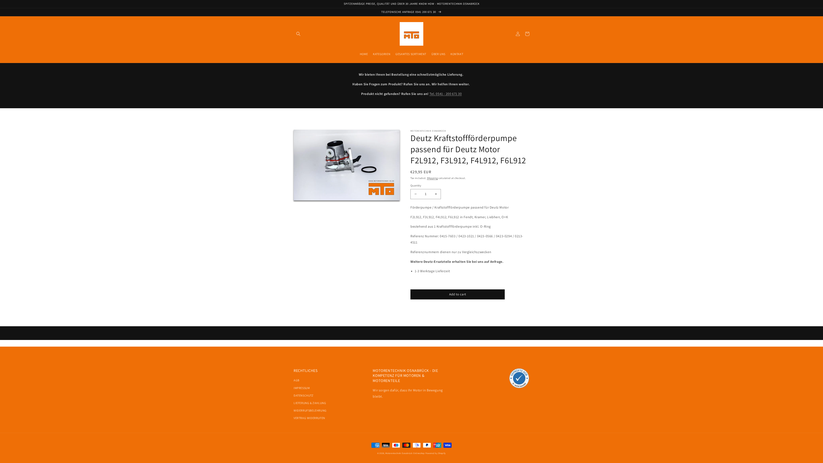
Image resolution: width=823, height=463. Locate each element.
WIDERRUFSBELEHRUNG (310, 410)
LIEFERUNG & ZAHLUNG (310, 403)
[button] (298, 34)
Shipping (432, 178)
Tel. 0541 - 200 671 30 (446, 94)
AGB (296, 380)
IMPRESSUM (302, 388)
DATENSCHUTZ (304, 395)
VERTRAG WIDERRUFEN (309, 418)
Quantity (415, 185)
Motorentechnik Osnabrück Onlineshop (405, 453)
